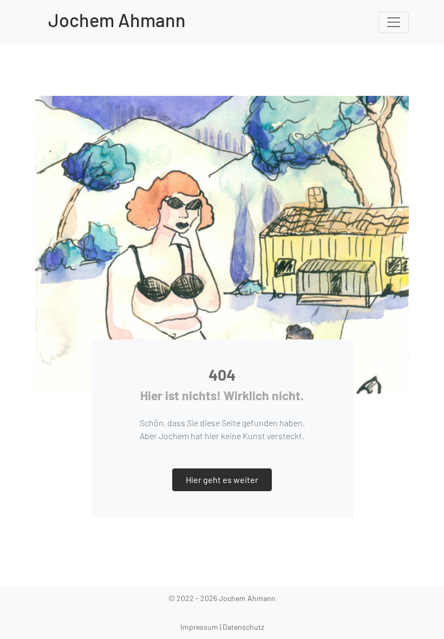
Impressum (199, 626)
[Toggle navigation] (393, 22)
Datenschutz (243, 626)
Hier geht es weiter (222, 479)
